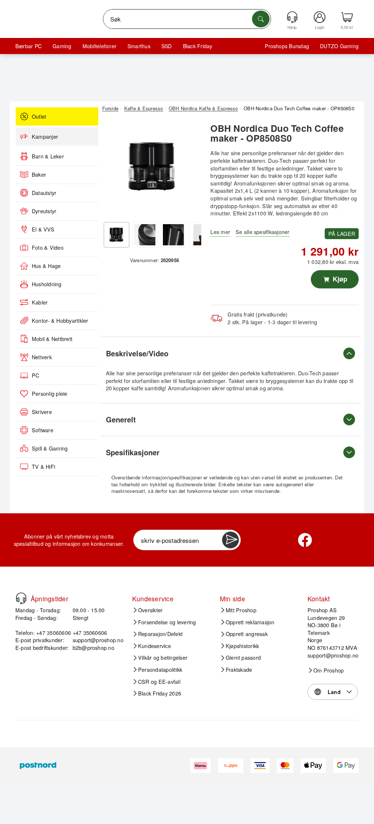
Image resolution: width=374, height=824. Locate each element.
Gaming (62, 46)
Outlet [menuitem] (39, 116)
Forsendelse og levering (167, 622)
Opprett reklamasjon (250, 622)
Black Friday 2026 (159, 693)
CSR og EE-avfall (159, 681)
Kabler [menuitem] (39, 302)
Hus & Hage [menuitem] (46, 265)
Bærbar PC (28, 46)
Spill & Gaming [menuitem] (50, 448)
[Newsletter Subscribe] (230, 540)
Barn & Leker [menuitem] (48, 156)
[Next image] (190, 168)
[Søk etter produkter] (261, 19)
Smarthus (138, 46)
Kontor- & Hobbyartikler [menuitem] (60, 320)
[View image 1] (116, 235)
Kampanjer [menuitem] (45, 136)
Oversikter (150, 610)
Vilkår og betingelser (162, 657)
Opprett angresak (247, 633)
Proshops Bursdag (287, 46)
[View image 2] (145, 235)
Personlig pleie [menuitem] (50, 393)
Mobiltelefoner (100, 46)
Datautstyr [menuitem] (44, 192)
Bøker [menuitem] (39, 174)
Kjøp (339, 279)
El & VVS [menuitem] (43, 229)
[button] (152, 167)
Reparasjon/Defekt (160, 633)
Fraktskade (239, 669)
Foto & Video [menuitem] (48, 247)
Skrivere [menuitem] (42, 411)
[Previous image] (113, 168)
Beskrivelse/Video (137, 353)
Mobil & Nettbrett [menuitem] (52, 338)
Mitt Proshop (241, 610)
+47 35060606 (90, 632)
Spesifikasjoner (133, 452)
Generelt (121, 419)
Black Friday (198, 46)
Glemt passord (243, 657)
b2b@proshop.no (93, 647)
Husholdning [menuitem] (47, 284)
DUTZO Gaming (339, 46)
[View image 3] (173, 235)
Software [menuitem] (42, 430)
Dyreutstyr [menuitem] (44, 211)
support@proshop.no (98, 640)
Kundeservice (154, 645)
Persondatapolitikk (160, 669)
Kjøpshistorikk (242, 645)
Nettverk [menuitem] (42, 357)
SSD (166, 46)
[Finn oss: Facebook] (305, 540)
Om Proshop (328, 670)
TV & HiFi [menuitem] (43, 466)
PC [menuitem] (35, 375)
